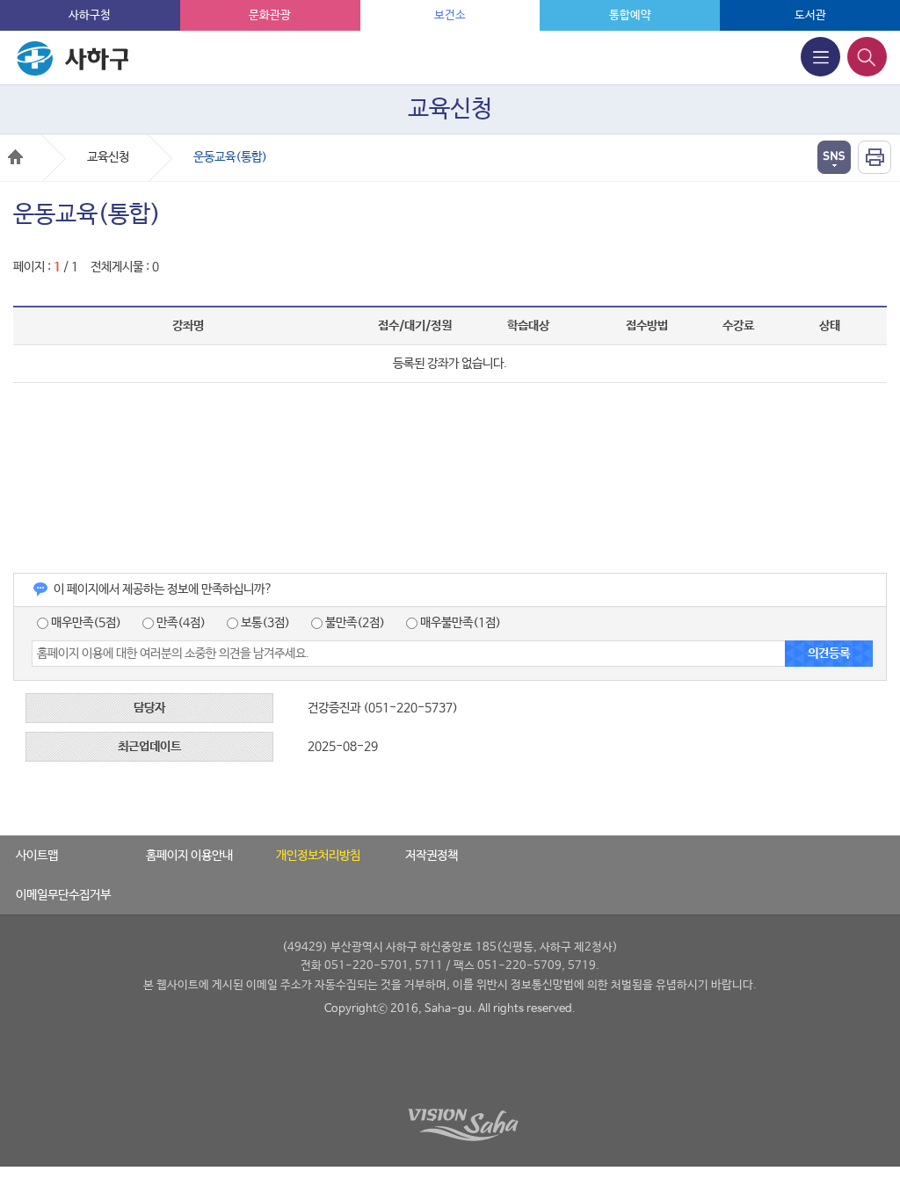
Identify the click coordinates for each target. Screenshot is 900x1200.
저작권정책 (431, 856)
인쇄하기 (874, 157)
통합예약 (630, 15)
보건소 (450, 15)
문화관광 (270, 15)
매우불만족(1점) (459, 623)
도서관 (810, 15)
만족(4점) (180, 623)
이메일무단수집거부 (63, 895)
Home (15, 156)
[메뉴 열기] (820, 56)
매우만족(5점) (84, 623)
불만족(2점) (354, 623)
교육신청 (108, 157)
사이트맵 (37, 856)
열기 (834, 157)
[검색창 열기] (867, 56)
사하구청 (90, 15)
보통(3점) (264, 623)
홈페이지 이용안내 (189, 856)
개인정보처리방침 (318, 856)
